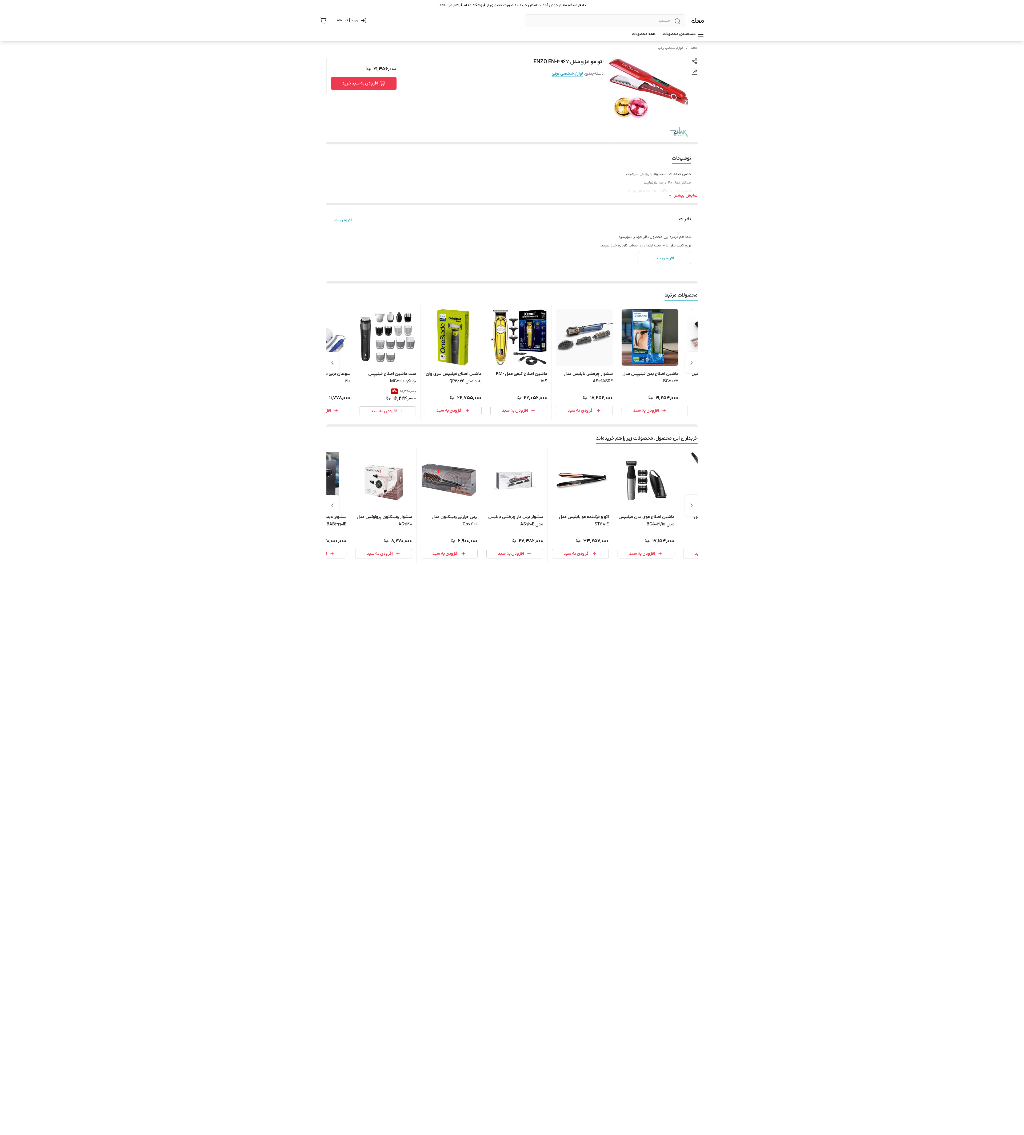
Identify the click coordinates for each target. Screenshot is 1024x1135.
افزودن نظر (342, 220)
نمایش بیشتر (686, 195)
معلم (697, 21)
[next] (332, 362)
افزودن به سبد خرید (360, 83)
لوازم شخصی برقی (670, 48)
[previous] (691, 362)
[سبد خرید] (323, 20)
